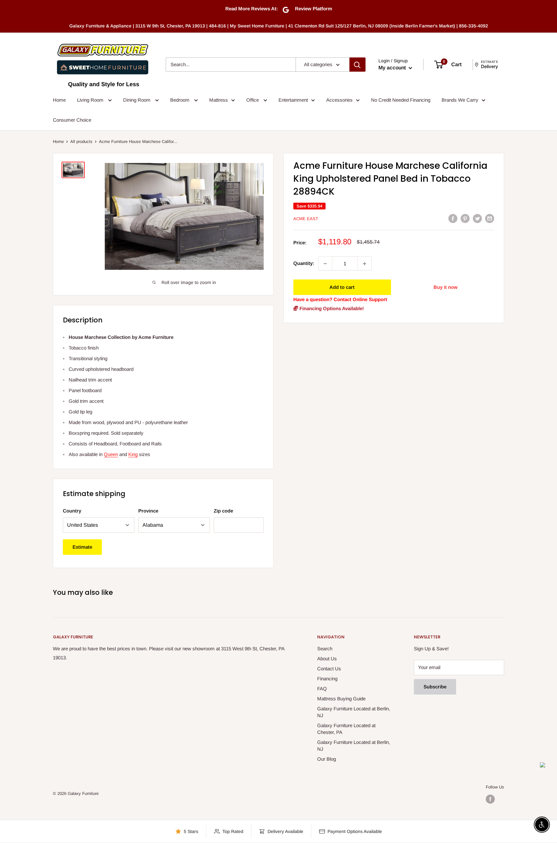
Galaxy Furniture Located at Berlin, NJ (353, 712)
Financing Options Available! (331, 308)
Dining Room (137, 100)
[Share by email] (489, 218)
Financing (327, 678)
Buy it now (445, 287)
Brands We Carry (460, 100)
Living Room (91, 100)
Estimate (82, 547)
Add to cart (342, 287)
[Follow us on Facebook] (490, 799)
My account (392, 67)
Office (253, 100)
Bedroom (180, 100)
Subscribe (435, 686)
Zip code (223, 510)
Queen (111, 454)
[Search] (357, 64)
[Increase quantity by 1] (364, 263)
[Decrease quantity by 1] (325, 263)
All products (81, 141)
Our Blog (326, 759)
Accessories (339, 100)
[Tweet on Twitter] (477, 218)
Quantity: (303, 263)
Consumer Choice (72, 120)
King (133, 454)
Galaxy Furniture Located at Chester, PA (346, 729)
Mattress (218, 100)
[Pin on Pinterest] (465, 218)
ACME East (305, 218)
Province (148, 510)
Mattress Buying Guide (341, 698)
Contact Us (329, 668)
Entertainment (293, 100)
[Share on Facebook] (452, 218)
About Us (327, 658)
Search (324, 648)
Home (59, 100)
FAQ (322, 688)
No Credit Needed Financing (400, 100)
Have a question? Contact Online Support (340, 299)
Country (72, 510)
